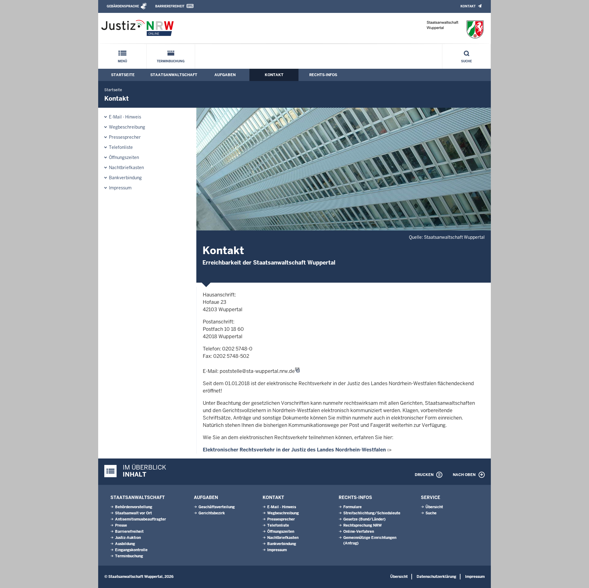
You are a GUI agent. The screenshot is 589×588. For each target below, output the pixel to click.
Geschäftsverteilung (216, 507)
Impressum (120, 188)
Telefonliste (121, 147)
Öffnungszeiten (124, 157)
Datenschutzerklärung (436, 576)
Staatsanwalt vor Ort (133, 513)
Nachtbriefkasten (126, 167)
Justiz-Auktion (128, 537)
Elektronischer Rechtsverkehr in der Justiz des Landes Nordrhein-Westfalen (294, 450)
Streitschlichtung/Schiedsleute (371, 513)
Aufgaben (225, 74)
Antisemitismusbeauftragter (140, 519)
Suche (466, 61)
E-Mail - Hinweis (125, 117)
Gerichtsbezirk (211, 513)
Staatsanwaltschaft (173, 74)
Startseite (123, 74)
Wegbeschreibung (127, 127)
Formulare (352, 507)
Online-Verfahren (358, 531)
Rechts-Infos (323, 74)
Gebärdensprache (123, 6)
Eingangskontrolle (131, 549)
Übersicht (434, 507)
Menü (122, 61)
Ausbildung (125, 543)
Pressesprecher (125, 137)
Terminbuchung (171, 61)
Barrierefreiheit (169, 6)
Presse (121, 525)
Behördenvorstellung (133, 507)
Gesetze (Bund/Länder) (364, 519)
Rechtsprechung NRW (362, 525)
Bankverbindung (125, 177)
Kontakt (467, 6)
